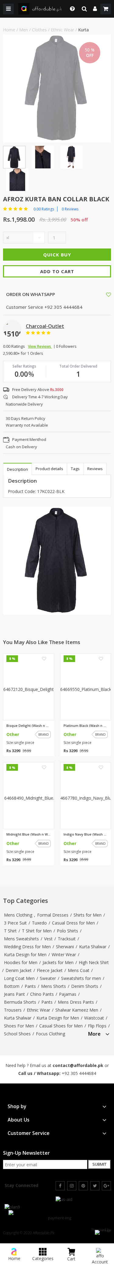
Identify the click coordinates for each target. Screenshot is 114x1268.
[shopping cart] (105, 9)
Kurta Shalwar (92, 946)
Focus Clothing (50, 1034)
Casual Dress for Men (73, 923)
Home (9, 30)
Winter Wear (64, 954)
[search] (84, 9)
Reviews (95, 468)
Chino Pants (42, 994)
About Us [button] (18, 1120)
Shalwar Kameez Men (76, 1010)
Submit (99, 1164)
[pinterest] (83, 1185)
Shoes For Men (19, 1026)
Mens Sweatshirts (21, 939)
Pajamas (67, 994)
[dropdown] (95, 9)
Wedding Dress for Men (27, 946)
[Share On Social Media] (103, 294)
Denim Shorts (84, 986)
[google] (106, 1185)
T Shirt (10, 931)
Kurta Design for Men (25, 954)
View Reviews (40, 346)
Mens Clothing (18, 915)
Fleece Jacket (50, 970)
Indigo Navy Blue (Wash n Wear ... (86, 834)
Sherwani (65, 946)
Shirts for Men (88, 915)
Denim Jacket (18, 970)
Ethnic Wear (62, 30)
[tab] (99, 1033)
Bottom (11, 986)
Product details (49, 468)
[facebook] (60, 1185)
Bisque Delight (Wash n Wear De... (28, 726)
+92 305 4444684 (79, 1073)
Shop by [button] (17, 1106)
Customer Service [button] (29, 1133)
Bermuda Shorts (20, 1002)
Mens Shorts (53, 986)
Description (17, 469)
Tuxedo (39, 923)
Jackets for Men (58, 962)
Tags (75, 468)
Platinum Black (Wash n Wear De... (86, 726)
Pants (30, 986)
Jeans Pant (14, 994)
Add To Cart (57, 271)
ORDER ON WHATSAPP (30, 294)
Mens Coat (78, 970)
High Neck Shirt (94, 962)
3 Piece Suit (15, 923)
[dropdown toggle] (70, 9)
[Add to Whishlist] (108, 294)
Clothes (39, 30)
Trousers (13, 1010)
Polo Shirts (67, 931)
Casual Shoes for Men (61, 1026)
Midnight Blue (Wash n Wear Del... (28, 834)
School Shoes (17, 1034)
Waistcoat (94, 1018)
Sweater (48, 978)
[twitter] (94, 1185)
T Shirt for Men (37, 931)
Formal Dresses (52, 915)
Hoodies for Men (20, 962)
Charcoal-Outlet (45, 326)
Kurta (83, 30)
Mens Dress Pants (76, 1002)
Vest (48, 939)
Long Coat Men (19, 978)
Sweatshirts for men (81, 978)
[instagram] (71, 1185)
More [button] (94, 1034)
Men (23, 30)
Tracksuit (67, 939)
